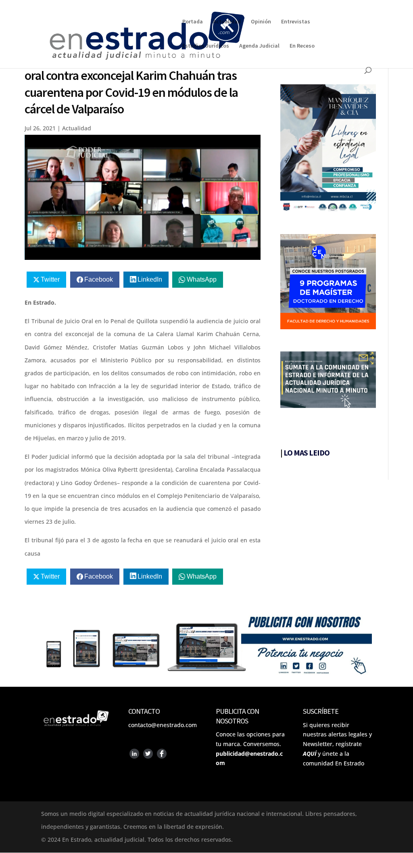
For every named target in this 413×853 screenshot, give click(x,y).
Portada (192, 22)
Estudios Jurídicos (205, 46)
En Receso (302, 46)
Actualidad (227, 22)
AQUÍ (309, 753)
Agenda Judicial (259, 46)
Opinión (261, 22)
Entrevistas (295, 22)
